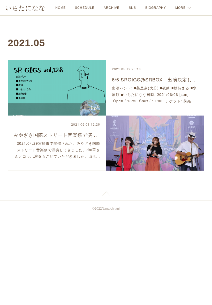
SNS (132, 8)
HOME (60, 8)
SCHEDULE (84, 8)
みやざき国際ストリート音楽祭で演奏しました (57, 134)
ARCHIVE (111, 8)
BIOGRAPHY (155, 8)
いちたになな (25, 7)
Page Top (106, 194)
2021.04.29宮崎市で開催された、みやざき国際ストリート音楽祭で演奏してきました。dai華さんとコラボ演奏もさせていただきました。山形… (57, 150)
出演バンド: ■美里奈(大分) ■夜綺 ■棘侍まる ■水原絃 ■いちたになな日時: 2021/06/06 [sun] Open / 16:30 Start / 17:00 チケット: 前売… (154, 94)
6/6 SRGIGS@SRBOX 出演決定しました (155, 79)
